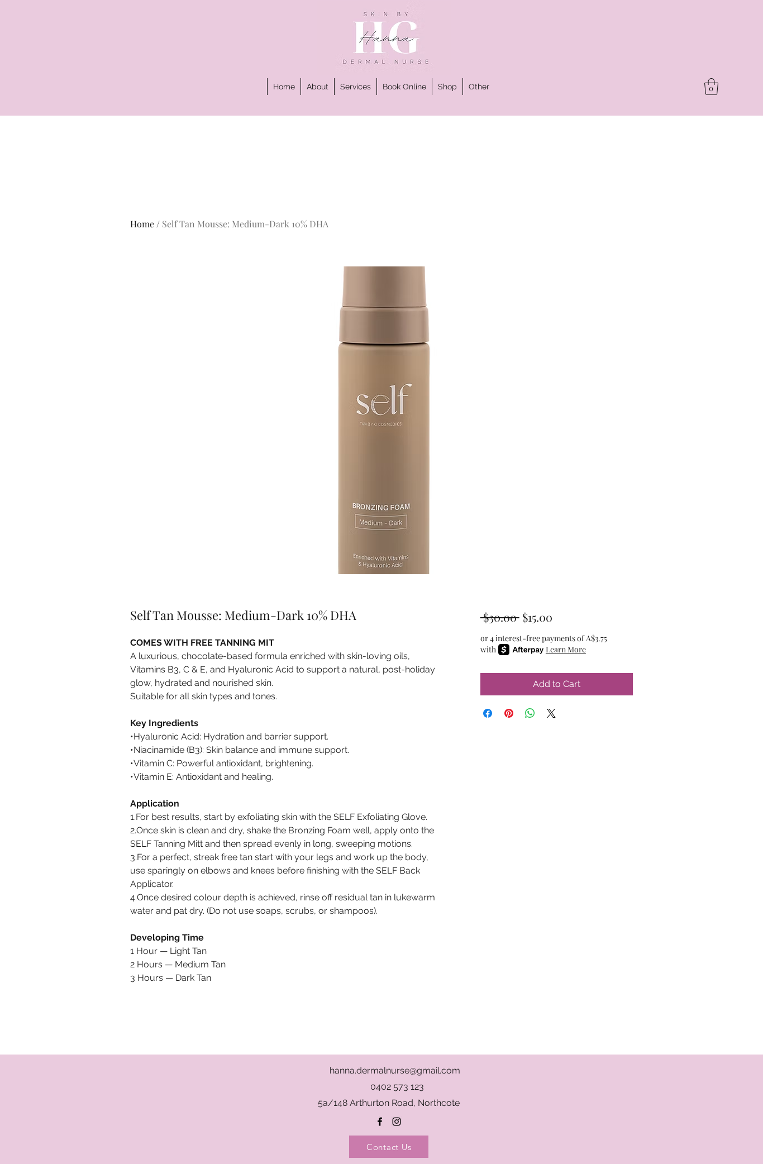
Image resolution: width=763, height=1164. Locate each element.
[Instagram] (396, 1121)
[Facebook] (379, 1121)
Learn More (566, 649)
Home (142, 224)
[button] (478, 86)
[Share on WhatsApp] (530, 713)
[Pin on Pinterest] (509, 713)
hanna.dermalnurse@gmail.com (395, 1070)
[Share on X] (551, 713)
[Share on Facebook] (487, 713)
